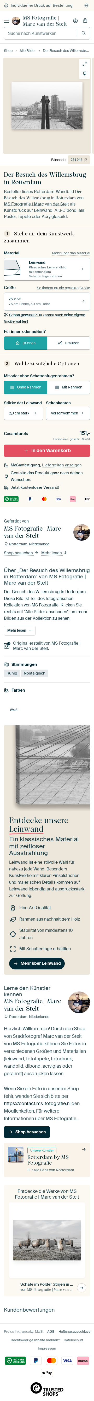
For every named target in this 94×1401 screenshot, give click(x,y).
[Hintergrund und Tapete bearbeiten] (84, 73)
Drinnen (29, 343)
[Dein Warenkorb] (85, 21)
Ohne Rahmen (29, 387)
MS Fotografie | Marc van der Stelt (45, 21)
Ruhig (12, 673)
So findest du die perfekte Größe (63, 288)
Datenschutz (73, 1340)
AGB (51, 1331)
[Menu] (6, 21)
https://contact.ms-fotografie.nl (37, 1104)
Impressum (47, 1348)
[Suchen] (84, 33)
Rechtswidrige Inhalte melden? (35, 1340)
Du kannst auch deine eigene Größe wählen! (44, 318)
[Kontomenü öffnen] (75, 20)
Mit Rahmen (72, 387)
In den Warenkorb (51, 450)
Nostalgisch (34, 673)
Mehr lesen (52, 553)
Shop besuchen (19, 553)
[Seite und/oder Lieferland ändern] (86, 5)
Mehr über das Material (71, 253)
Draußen (72, 343)
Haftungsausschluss (74, 1331)
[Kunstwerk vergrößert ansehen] (84, 64)
